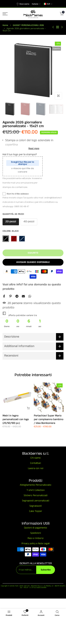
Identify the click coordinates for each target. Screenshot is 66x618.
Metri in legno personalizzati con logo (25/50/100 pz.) (16, 419)
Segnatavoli (35, 506)
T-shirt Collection (36, 490)
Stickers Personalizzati (36, 495)
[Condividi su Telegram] (16, 296)
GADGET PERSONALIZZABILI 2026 (28, 25)
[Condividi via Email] (23, 296)
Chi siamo (35, 458)
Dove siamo (24, 4)
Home (5, 25)
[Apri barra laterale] (4, 313)
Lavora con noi (35, 468)
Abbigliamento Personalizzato (35, 485)
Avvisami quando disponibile (33, 262)
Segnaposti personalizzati (35, 500)
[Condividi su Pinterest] (10, 296)
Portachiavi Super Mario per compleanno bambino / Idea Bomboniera (48, 419)
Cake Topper (35, 511)
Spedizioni (35, 533)
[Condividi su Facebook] (4, 296)
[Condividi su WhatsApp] (29, 296)
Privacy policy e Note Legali (35, 543)
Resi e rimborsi (35, 538)
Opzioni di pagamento (35, 527)
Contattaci (35, 463)
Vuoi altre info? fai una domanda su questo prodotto (32, 286)
